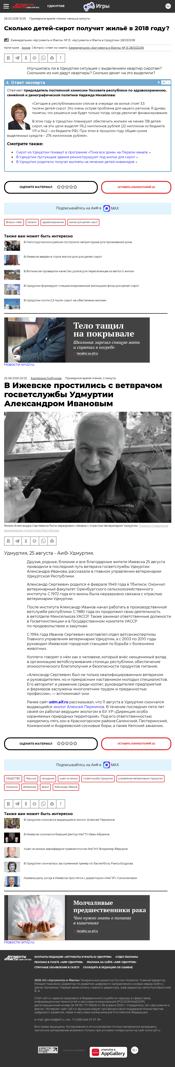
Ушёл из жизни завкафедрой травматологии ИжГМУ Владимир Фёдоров (76, 849)
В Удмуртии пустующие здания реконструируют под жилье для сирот (75, 157)
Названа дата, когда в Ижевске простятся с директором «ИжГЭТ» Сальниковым (80, 878)
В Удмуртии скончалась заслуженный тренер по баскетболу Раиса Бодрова (78, 863)
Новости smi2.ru (19, 364)
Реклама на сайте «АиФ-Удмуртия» (111, 962)
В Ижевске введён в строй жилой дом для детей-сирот (63, 256)
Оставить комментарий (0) (136, 187)
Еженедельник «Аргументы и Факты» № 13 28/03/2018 (106, 47)
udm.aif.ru (58, 702)
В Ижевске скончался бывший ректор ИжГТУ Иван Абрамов (66, 834)
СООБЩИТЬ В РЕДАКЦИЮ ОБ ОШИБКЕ (108, 967)
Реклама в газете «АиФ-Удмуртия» (58, 962)
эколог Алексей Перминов (78, 707)
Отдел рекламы (127, 956)
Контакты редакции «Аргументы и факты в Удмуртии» (73, 956)
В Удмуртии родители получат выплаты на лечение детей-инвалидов (75, 162)
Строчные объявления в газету (57, 967)
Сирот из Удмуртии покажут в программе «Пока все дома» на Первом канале (82, 152)
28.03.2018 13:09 (15, 18)
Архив (26, 47)
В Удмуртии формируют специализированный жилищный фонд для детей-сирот (81, 285)
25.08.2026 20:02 (15, 378)
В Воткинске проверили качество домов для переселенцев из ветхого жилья (79, 271)
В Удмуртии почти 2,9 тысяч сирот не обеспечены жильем (65, 300)
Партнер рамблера (74, 1050)
